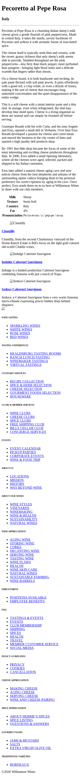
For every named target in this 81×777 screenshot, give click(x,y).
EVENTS (16, 621)
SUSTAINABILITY (24, 519)
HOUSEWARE (20, 396)
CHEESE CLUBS (22, 417)
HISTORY (17, 484)
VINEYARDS (19, 508)
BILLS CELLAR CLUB (26, 428)
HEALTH (16, 566)
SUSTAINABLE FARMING (29, 577)
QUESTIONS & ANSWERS (29, 724)
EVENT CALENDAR (25, 448)
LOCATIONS (19, 476)
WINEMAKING (21, 511)
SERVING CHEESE (24, 696)
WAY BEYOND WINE (26, 487)
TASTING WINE (22, 558)
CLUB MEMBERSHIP (26, 625)
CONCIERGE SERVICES (28, 432)
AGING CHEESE (22, 692)
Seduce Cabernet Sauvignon (22, 289)
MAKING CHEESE (24, 688)
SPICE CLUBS (20, 420)
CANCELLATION (23, 672)
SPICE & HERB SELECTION (31, 385)
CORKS (15, 547)
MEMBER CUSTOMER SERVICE (34, 644)
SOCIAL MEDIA (22, 648)
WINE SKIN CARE (23, 569)
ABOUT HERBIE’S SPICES (30, 716)
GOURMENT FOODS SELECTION (35, 392)
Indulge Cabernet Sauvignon (22, 262)
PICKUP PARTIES (23, 452)
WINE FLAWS (20, 562)
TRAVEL (16, 640)
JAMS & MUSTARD (24, 740)
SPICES (15, 633)
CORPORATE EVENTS (27, 456)
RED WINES (19, 337)
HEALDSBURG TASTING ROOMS (35, 353)
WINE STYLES (21, 504)
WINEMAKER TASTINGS (29, 361)
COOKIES (17, 668)
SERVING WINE (22, 554)
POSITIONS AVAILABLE (28, 597)
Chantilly (8, 231)
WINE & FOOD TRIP (25, 459)
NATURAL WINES (23, 523)
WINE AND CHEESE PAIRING (32, 699)
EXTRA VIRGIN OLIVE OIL (30, 748)
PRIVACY (17, 664)
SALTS (15, 744)
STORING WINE (22, 543)
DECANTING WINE (24, 551)
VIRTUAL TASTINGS (26, 365)
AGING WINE (20, 539)
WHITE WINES (21, 329)
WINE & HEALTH (23, 515)
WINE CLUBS (20, 413)
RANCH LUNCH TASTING (30, 357)
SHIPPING (17, 629)
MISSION (17, 480)
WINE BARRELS (22, 581)
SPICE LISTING (21, 720)
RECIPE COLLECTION (27, 381)
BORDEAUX (19, 764)
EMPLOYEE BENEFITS (27, 601)
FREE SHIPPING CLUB (27, 424)
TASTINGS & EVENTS (26, 618)
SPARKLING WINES (25, 325)
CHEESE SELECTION (26, 389)
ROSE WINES (20, 333)
